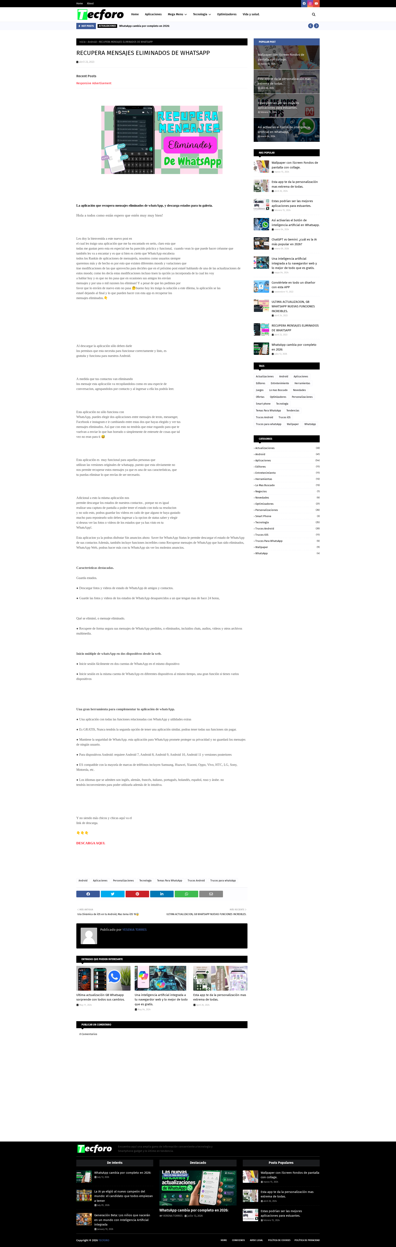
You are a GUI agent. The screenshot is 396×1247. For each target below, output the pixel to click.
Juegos (260, 390)
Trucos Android (196, 880)
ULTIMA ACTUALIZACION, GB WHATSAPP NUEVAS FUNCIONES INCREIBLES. (293, 306)
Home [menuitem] (135, 14)
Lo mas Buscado (278, 390)
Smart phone (263, 403)
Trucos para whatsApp (223, 880)
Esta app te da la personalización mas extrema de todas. (219, 997)
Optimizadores (278, 397)
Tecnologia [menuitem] (200, 14)
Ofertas (260, 397)
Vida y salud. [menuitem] (251, 14)
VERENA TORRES (173, 1215)
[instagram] (310, 3)
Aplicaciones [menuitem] (153, 14)
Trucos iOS (285, 417)
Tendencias (292, 410)
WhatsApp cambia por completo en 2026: (144, 25)
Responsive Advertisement (93, 83)
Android (92, 41)
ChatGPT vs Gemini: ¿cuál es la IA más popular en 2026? (294, 242)
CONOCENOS (238, 1240)
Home (79, 3)
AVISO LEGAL (256, 1240)
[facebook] (304, 3)
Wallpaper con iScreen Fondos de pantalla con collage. (281, 57)
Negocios (287, 491)
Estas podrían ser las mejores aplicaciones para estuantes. (278, 105)
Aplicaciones (100, 880)
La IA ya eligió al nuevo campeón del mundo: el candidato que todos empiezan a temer (123, 1196)
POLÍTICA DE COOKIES (279, 1240)
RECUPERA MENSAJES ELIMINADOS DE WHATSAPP (295, 328)
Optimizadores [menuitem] (227, 14)
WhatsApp (310, 424)
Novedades (299, 390)
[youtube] (316, 3)
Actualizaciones (265, 376)
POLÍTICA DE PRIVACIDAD (307, 1240)
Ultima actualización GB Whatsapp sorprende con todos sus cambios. (100, 997)
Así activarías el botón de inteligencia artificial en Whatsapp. (284, 129)
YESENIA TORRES (134, 930)
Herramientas (302, 383)
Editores (260, 383)
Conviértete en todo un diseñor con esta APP (293, 285)
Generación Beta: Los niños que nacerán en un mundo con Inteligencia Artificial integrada (122, 1219)
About (90, 3)
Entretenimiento (280, 383)
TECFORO (103, 1240)
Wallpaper (293, 424)
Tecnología (145, 880)
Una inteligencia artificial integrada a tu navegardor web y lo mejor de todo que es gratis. (161, 999)
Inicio (82, 41)
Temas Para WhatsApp (169, 880)
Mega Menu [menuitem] (175, 14)
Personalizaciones (123, 880)
